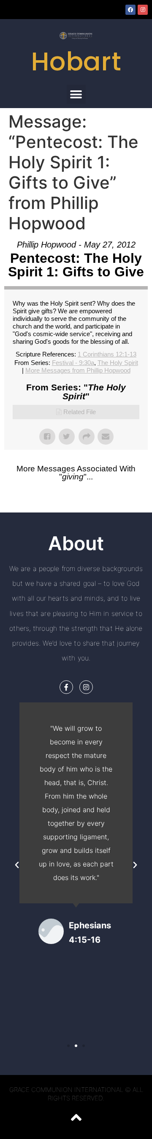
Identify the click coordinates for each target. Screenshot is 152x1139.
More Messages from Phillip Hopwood (77, 370)
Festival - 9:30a (73, 362)
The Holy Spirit (118, 362)
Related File (79, 411)
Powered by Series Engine (76, 504)
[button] (76, 94)
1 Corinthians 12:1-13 (107, 354)
